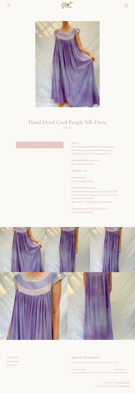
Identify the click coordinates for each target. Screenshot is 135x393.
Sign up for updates (85, 357)
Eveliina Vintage (123, 382)
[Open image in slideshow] (67, 64)
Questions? (13, 358)
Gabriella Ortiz (124, 386)
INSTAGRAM (12, 361)
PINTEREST (12, 365)
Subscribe (120, 370)
